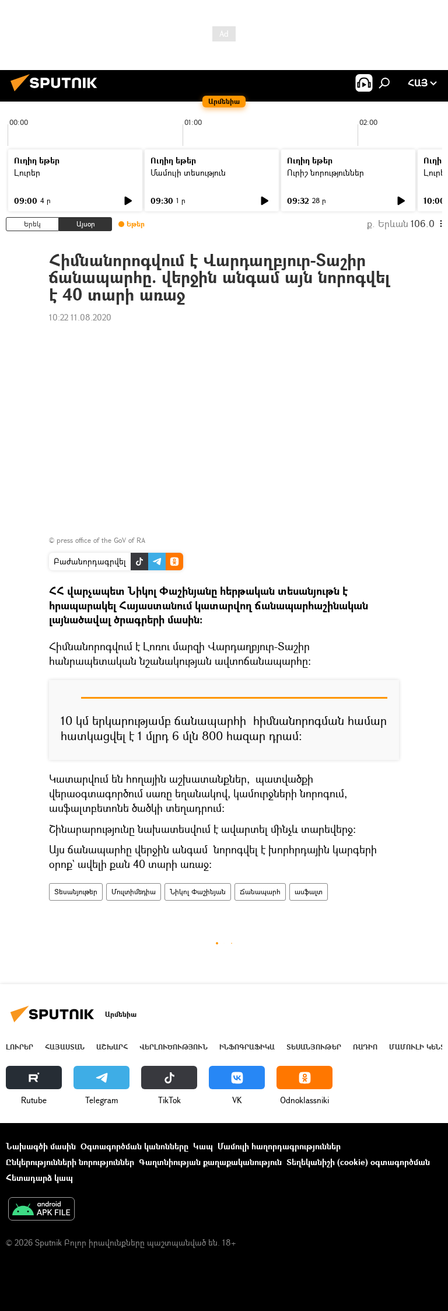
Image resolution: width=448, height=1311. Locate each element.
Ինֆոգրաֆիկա (247, 1047)
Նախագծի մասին (41, 1146)
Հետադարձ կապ (39, 1177)
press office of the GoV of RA (101, 540)
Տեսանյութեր (75, 892)
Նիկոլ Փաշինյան (198, 892)
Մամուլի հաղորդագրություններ (279, 1146)
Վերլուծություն (173, 1047)
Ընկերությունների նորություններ (70, 1161)
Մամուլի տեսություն (188, 172)
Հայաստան (65, 1047)
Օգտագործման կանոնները (134, 1146)
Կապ (203, 1146)
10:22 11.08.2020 (80, 317)
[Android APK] (41, 1210)
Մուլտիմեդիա (133, 892)
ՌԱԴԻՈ (365, 1047)
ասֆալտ (309, 892)
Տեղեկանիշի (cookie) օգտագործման (358, 1161)
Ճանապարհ (260, 892)
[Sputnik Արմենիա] (57, 92)
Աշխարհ (112, 1047)
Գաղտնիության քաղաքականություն (210, 1161)
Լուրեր (27, 172)
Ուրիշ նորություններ (325, 172)
